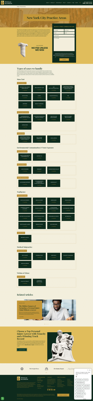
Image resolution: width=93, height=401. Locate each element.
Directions (39, 382)
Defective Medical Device (60, 384)
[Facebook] (47, 389)
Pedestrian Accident (70, 382)
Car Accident (59, 379)
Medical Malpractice (70, 381)
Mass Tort (68, 379)
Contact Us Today (22, 349)
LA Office (38, 384)
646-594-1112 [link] (87, 3)
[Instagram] (54, 389)
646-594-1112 (28, 344)
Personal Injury (69, 383)
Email (33, 344)
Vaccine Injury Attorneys (70, 385)
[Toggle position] (88, 370)
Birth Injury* (69, 380)
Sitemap (22, 398)
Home (18, 6)
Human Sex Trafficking (60, 386)
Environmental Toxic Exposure (61, 385)
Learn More (22, 316)
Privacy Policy (18, 398)
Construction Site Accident (60, 381)
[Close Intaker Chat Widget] (90, 370)
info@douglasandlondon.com (51, 386)
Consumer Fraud (59, 382)
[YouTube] (53, 389)
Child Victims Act (59, 380)
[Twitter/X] (49, 389)
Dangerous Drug (59, 383)
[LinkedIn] (51, 389)
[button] (44, 324)
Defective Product (69, 384)
